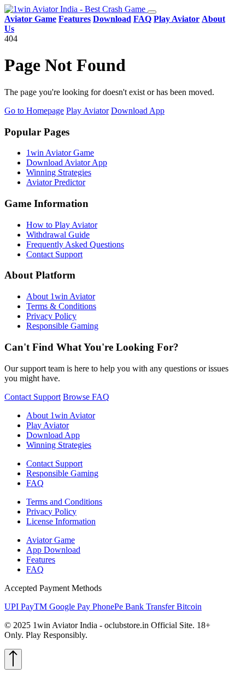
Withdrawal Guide (58, 234)
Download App (137, 110)
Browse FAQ (86, 396)
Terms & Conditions (61, 306)
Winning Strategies (58, 172)
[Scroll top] (13, 659)
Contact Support (54, 254)
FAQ (35, 483)
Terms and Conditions (64, 501)
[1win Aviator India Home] (76, 9)
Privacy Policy (51, 316)
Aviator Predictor (55, 182)
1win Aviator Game (60, 152)
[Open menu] (152, 12)
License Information (61, 521)
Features (40, 559)
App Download (53, 549)
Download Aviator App (66, 162)
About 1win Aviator (60, 296)
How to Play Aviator (61, 224)
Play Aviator (87, 110)
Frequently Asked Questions (75, 244)
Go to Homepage (34, 110)
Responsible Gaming (62, 325)
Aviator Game (50, 540)
